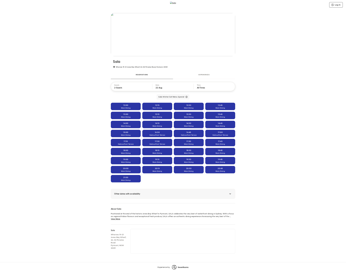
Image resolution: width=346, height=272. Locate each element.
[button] (131, 86)
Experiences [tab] (204, 75)
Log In (337, 5)
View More (115, 219)
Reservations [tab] (142, 75)
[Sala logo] (173, 5)
